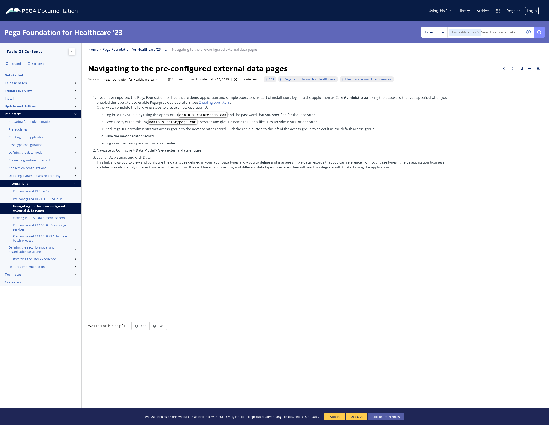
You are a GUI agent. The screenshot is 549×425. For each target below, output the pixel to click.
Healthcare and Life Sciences (368, 79)
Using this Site (440, 10)
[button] (478, 32)
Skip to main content (19, 5)
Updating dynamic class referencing (34, 176)
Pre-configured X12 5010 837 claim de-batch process (40, 238)
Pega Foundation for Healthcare (309, 79)
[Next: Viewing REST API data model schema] (512, 68)
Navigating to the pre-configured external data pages (39, 208)
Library (464, 10)
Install (9, 98)
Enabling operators (214, 102)
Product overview (18, 91)
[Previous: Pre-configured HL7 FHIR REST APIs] (504, 68)
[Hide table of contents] (72, 51)
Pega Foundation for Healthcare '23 (132, 49)
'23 (271, 79)
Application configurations (27, 168)
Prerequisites (18, 129)
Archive (483, 10)
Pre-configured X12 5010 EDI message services (40, 227)
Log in (532, 10)
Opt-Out (356, 417)
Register (513, 10)
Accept (335, 417)
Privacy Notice (234, 417)
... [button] (166, 49)
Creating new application (27, 137)
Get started (14, 75)
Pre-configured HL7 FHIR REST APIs (37, 199)
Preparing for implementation (30, 122)
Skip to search (52, 5)
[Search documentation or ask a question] (539, 32)
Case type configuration (25, 145)
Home (93, 49)
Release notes (16, 83)
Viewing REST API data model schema (39, 218)
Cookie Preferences (386, 417)
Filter (429, 32)
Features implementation (27, 267)
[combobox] (485, 32)
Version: (94, 79)
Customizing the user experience (32, 259)
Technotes (13, 274)
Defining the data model (26, 152)
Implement (13, 114)
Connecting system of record (29, 160)
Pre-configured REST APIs (31, 191)
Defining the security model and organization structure (32, 249)
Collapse (38, 64)
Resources (13, 282)
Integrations (18, 183)
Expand (15, 64)
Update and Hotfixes (21, 106)
